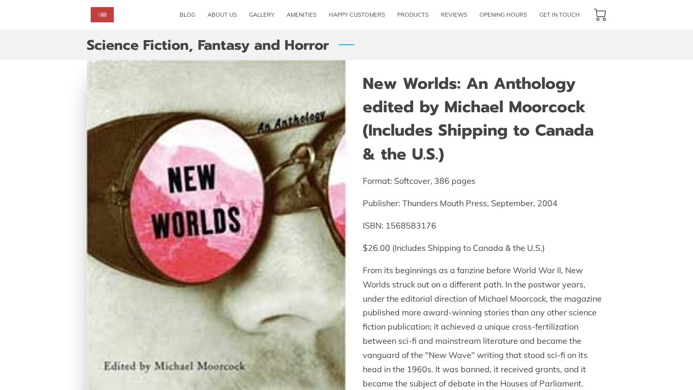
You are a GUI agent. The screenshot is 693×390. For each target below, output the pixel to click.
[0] (600, 15)
